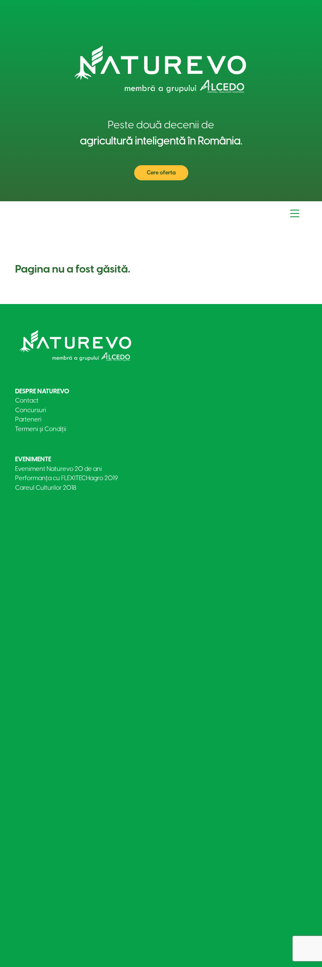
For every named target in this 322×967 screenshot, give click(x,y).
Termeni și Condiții (40, 429)
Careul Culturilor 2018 (45, 487)
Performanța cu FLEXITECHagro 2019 (66, 478)
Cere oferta (161, 172)
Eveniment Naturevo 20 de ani (58, 469)
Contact (27, 400)
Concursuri (30, 410)
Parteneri (28, 419)
